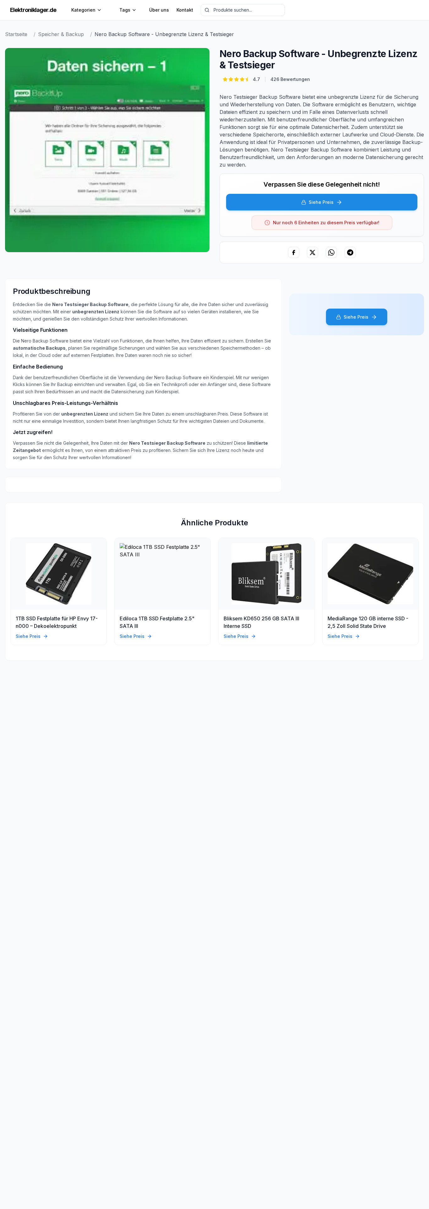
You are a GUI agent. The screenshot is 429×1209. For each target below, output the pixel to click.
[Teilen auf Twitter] (312, 252)
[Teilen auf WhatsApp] (331, 252)
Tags (124, 10)
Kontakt (184, 10)
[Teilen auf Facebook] (294, 252)
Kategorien (83, 10)
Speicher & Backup (61, 34)
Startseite (16, 34)
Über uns (159, 10)
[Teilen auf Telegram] (350, 252)
